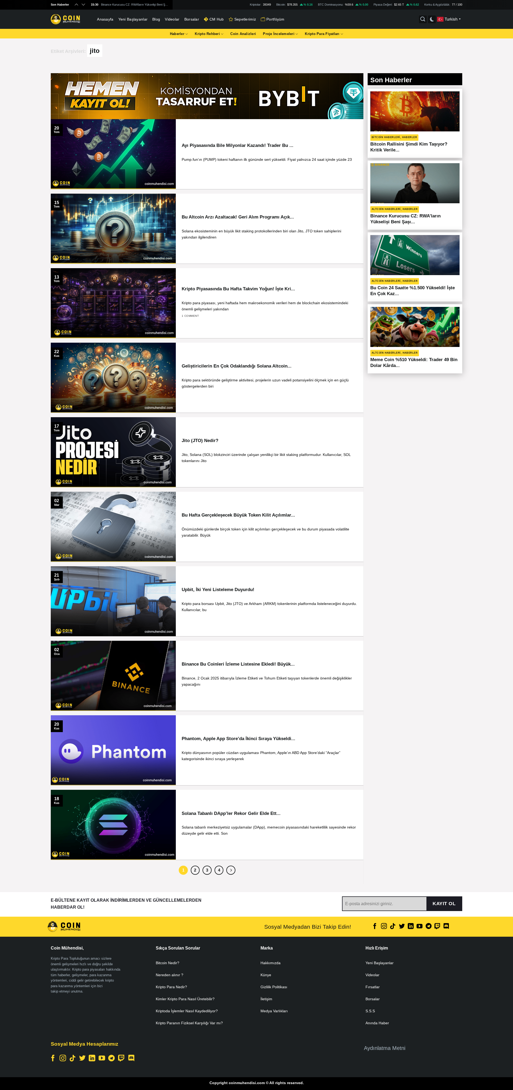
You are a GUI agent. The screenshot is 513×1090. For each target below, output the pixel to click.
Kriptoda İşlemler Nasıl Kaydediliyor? (187, 1011)
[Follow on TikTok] (393, 926)
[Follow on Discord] (446, 926)
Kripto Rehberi (207, 34)
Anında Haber (377, 1023)
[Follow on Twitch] (437, 926)
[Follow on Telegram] (429, 926)
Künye (266, 975)
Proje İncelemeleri (278, 34)
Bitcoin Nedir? (167, 963)
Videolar (172, 19)
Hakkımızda (271, 963)
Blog (156, 19)
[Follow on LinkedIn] (411, 926)
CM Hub (216, 19)
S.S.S (370, 1011)
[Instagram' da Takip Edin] (384, 926)
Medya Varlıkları (274, 1011)
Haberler (177, 34)
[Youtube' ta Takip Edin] (419, 926)
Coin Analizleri (243, 34)
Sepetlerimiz (245, 19)
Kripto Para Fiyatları (322, 34)
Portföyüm (275, 19)
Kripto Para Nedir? (171, 987)
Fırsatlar (373, 987)
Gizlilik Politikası (274, 987)
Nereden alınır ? (169, 975)
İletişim (266, 999)
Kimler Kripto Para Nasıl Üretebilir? (185, 999)
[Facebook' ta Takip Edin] (375, 926)
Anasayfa (105, 19)
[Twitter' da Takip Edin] (402, 926)
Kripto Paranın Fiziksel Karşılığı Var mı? (189, 1023)
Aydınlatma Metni (384, 1048)
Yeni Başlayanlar (133, 19)
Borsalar (191, 19)
